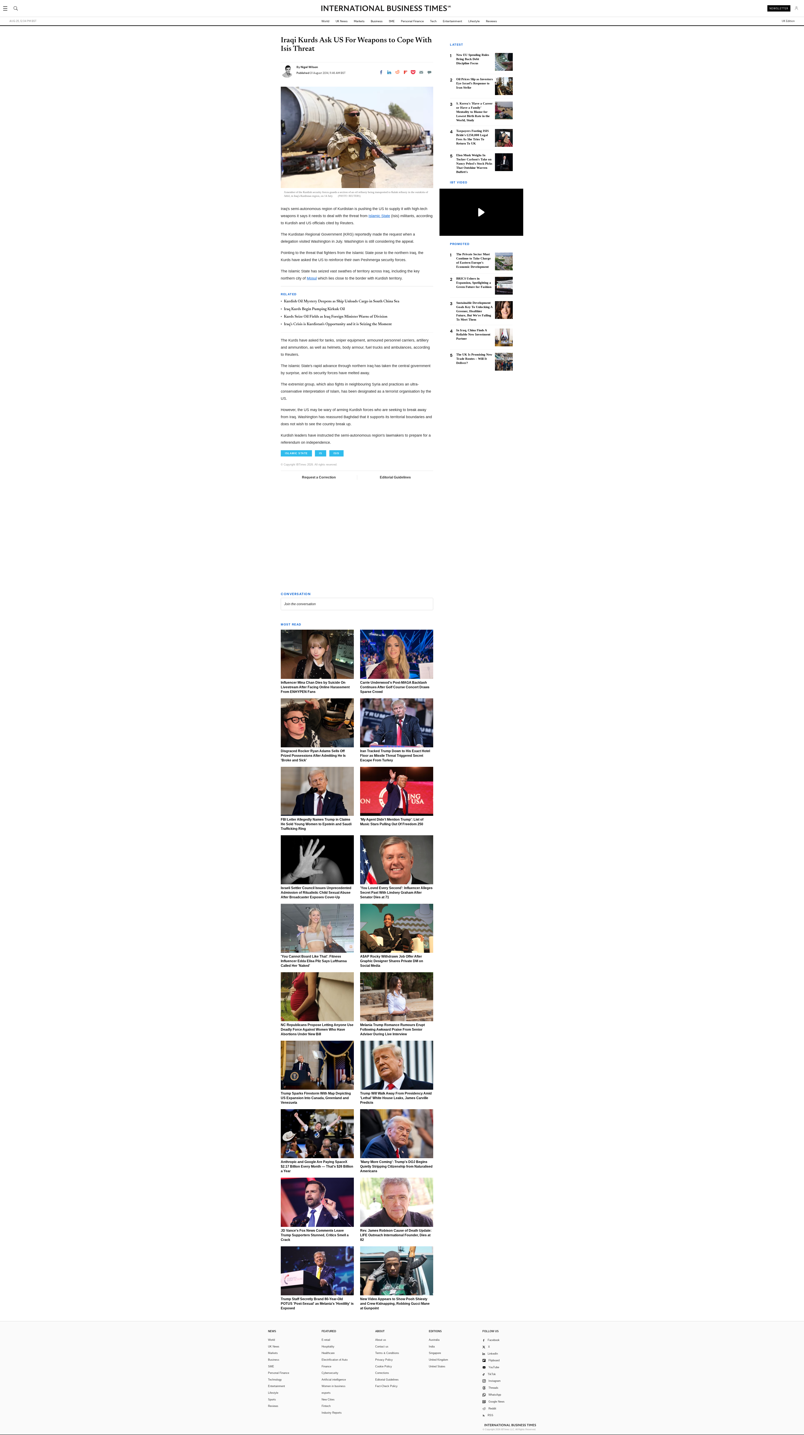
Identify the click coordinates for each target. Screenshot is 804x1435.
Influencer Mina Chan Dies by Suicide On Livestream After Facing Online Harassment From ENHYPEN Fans (315, 687)
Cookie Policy (383, 1366)
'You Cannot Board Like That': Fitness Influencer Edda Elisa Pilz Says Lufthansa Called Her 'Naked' (314, 961)
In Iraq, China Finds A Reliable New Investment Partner (473, 334)
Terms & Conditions (387, 1353)
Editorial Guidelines (395, 477)
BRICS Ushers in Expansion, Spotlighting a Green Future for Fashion (473, 283)
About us (380, 1339)
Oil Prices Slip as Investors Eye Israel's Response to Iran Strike (474, 83)
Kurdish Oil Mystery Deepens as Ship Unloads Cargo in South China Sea (341, 301)
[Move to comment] (429, 72)
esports (326, 1392)
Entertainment (452, 21)
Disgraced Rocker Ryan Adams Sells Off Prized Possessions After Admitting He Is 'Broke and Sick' (313, 755)
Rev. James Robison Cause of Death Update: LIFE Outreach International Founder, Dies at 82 (396, 1235)
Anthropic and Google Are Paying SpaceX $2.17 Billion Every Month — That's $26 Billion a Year (317, 1166)
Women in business (333, 1386)
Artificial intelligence (334, 1379)
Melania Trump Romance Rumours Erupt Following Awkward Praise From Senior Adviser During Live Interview (392, 1029)
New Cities (328, 1399)
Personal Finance (412, 21)
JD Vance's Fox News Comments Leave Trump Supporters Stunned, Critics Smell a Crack (315, 1235)
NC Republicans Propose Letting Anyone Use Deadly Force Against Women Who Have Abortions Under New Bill (317, 1029)
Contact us (381, 1346)
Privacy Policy (384, 1359)
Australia (434, 1339)
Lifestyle (474, 21)
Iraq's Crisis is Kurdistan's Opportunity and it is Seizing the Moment (338, 324)
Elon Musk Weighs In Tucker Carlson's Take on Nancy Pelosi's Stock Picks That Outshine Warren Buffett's (474, 163)
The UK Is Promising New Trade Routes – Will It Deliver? (474, 359)
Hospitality (328, 1346)
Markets (359, 21)
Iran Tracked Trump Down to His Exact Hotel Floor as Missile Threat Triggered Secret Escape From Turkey (395, 755)
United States (437, 1366)
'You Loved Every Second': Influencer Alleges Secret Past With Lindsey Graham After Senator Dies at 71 (396, 892)
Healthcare (328, 1353)
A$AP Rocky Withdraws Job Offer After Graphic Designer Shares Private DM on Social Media (391, 961)
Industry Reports (332, 1412)
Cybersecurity (330, 1372)
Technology (275, 1379)
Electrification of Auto (335, 1359)
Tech (433, 21)
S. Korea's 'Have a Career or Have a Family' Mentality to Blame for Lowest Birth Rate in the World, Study (474, 112)
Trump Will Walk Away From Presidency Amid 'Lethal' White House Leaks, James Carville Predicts (396, 1098)
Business (377, 21)
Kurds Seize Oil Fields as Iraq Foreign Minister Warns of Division (335, 317)
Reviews (491, 21)
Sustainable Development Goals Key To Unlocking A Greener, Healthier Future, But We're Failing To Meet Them (474, 311)
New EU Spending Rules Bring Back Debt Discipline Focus (472, 59)
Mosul (312, 278)
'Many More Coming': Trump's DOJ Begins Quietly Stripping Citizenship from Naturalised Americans (396, 1166)
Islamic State (379, 216)
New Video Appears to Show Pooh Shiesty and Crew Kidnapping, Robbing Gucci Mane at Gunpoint (395, 1303)
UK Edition (788, 21)
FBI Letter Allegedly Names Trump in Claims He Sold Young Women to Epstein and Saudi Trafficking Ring (316, 824)
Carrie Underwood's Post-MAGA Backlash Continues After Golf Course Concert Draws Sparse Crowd (394, 687)
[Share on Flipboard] (405, 72)
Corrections (382, 1372)
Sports (272, 1399)
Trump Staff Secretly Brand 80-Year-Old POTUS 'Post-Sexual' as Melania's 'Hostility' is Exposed (317, 1303)
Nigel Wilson (309, 67)
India (432, 1346)
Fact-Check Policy (386, 1386)
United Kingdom (438, 1359)
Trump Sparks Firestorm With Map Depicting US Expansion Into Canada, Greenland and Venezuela (316, 1098)
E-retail (326, 1339)
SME (392, 21)
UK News (342, 21)
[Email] (421, 72)
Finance (326, 1366)
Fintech (326, 1406)
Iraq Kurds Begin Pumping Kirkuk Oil (314, 309)
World (325, 21)
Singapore (435, 1353)
